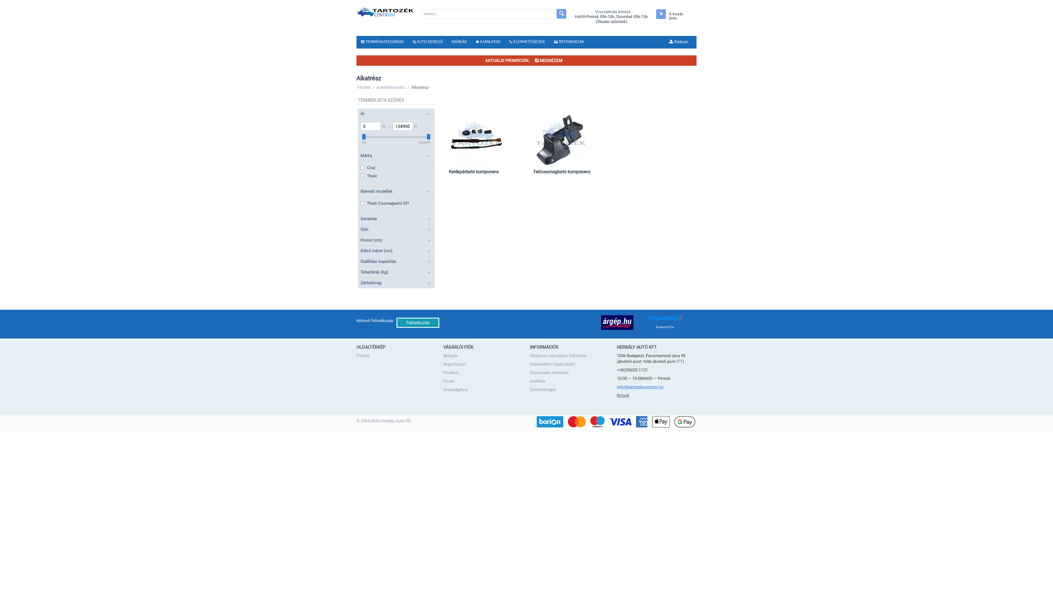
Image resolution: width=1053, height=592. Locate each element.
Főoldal (363, 355)
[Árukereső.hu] (665, 319)
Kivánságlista (455, 389)
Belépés (450, 355)
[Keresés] (561, 14)
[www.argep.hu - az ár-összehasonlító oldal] (617, 322)
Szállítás (538, 381)
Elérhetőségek (543, 389)
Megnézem (550, 60)
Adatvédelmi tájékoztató (552, 364)
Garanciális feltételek (549, 372)
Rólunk (623, 395)
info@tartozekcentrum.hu (640, 387)
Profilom (451, 372)
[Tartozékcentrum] (385, 11)
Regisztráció (454, 364)
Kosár (448, 381)
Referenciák (571, 42)
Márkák (459, 42)
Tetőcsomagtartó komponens (561, 171)
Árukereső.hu (665, 327)
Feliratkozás (418, 322)
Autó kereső (429, 42)
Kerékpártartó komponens (474, 171)
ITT (679, 361)
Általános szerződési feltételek (558, 355)
